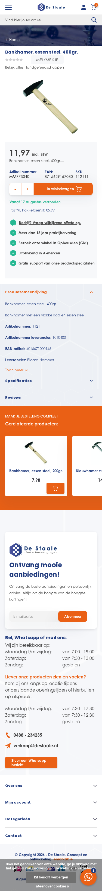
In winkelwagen (60, 189)
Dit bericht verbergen (51, 877)
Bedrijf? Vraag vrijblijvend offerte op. (50, 222)
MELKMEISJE (47, 59)
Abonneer (72, 616)
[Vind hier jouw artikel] (94, 20)
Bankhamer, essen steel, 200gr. (36, 471)
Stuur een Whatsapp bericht (29, 762)
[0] (94, 8)
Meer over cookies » (52, 886)
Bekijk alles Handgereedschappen (34, 67)
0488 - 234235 (28, 735)
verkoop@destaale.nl (36, 745)
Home (14, 39)
